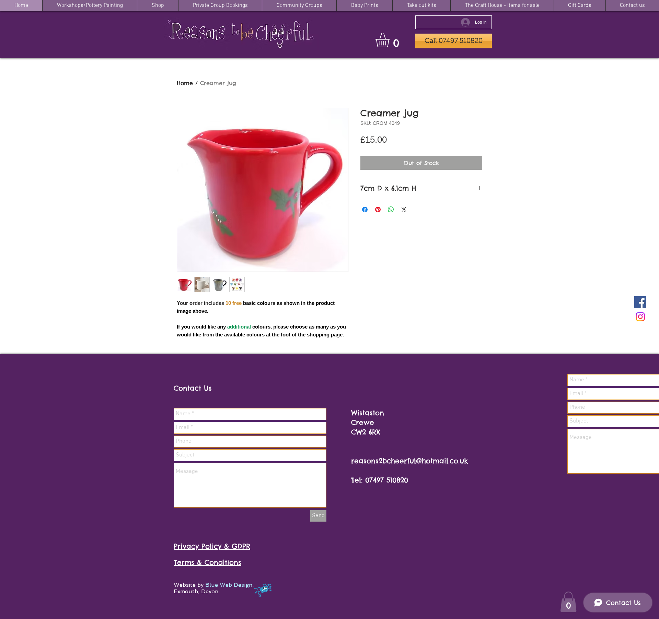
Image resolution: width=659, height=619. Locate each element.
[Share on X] (404, 209)
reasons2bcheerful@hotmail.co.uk (409, 460)
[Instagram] (640, 317)
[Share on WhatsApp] (391, 209)
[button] (390, 40)
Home (185, 83)
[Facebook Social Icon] (640, 302)
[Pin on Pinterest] (378, 209)
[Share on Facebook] (365, 209)
